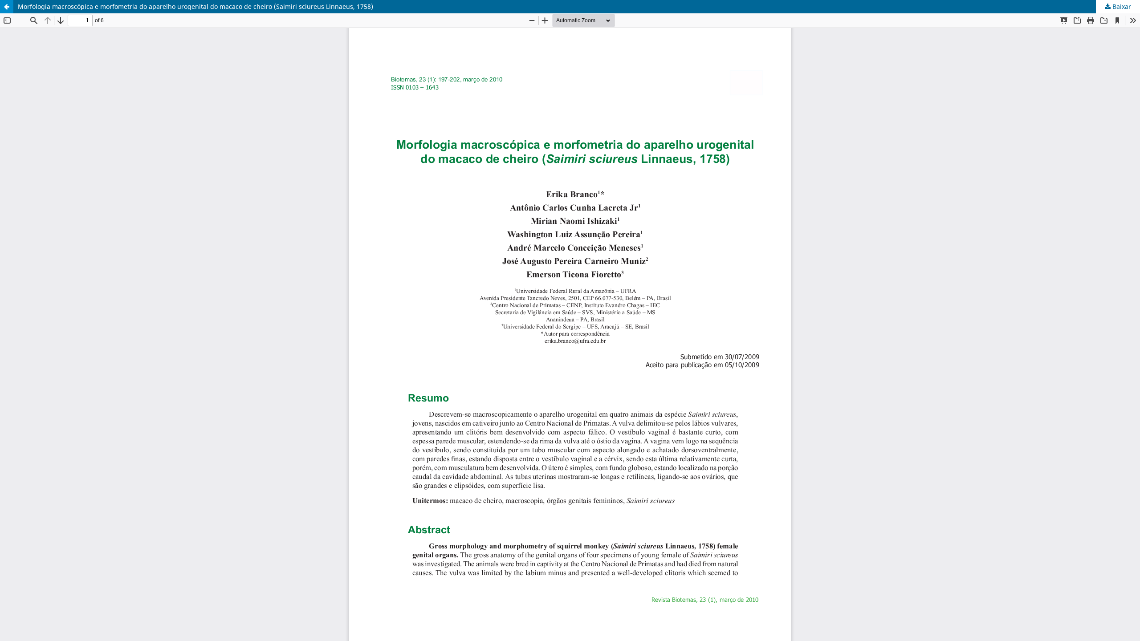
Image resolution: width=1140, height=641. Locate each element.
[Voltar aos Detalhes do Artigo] (6, 6)
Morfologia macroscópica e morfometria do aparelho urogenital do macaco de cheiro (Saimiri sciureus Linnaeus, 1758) (195, 6)
